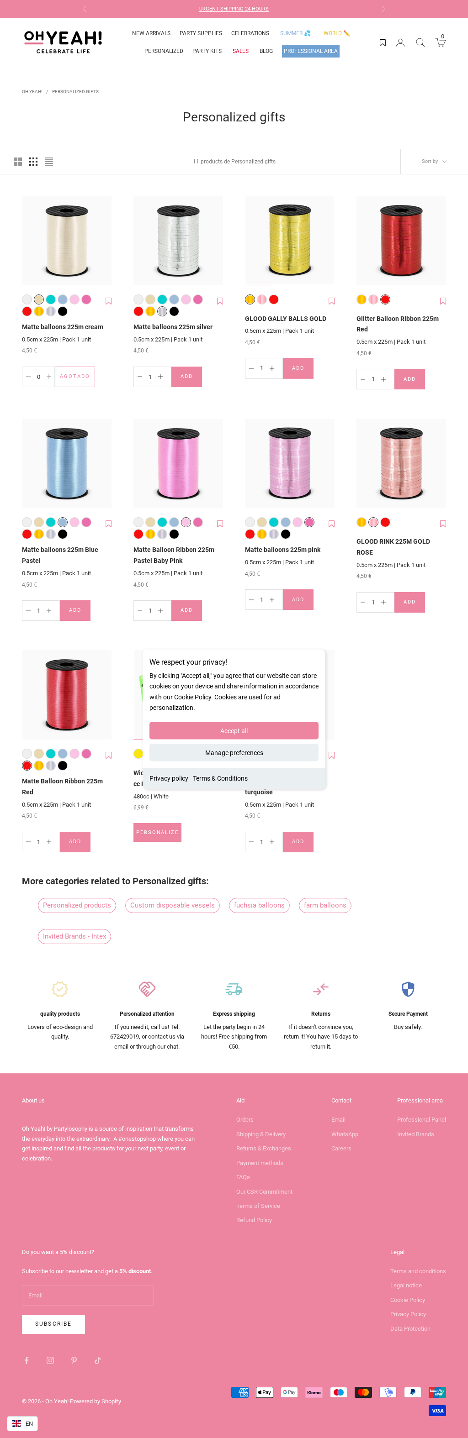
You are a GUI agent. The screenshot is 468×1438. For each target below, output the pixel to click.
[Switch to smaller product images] (33, 161)
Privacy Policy (408, 1314)
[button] (109, 305)
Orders (245, 1119)
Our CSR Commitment (264, 1191)
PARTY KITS (207, 51)
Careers (341, 1148)
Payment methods (259, 1163)
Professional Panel (421, 1119)
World (337, 33)
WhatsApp (344, 1134)
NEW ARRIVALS (151, 33)
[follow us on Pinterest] (74, 1360)
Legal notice (406, 1285)
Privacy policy (168, 778)
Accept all (234, 730)
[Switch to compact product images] (49, 161)
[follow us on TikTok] (97, 1360)
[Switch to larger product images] (18, 161)
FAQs (243, 1177)
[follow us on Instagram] (50, 1360)
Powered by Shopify (95, 1401)
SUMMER (295, 33)
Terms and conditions (418, 1271)
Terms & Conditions (220, 778)
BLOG (266, 51)
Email (338, 1119)
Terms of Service (258, 1205)
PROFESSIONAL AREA (311, 51)
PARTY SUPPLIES (201, 33)
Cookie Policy (407, 1299)
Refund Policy (254, 1220)
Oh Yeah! (32, 91)
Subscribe (53, 1324)
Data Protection (410, 1328)
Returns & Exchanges (263, 1148)
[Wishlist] (383, 42)
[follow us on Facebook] (26, 1360)
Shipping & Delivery (261, 1134)
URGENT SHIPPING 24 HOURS (234, 9)
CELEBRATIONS (250, 33)
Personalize (158, 834)
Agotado (77, 378)
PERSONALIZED (163, 51)
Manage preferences (234, 752)
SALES (241, 51)
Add (191, 378)
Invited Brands (415, 1134)
